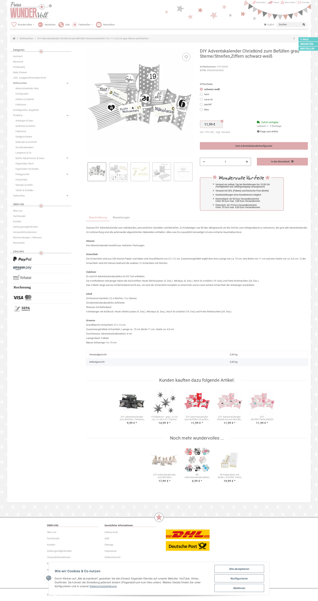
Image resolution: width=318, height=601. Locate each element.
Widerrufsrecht (112, 557)
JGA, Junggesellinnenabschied (29, 77)
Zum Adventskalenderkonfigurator (253, 145)
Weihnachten (20, 83)
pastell (207, 104)
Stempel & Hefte (24, 185)
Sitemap (109, 544)
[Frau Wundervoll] (31, 10)
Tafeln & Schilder (24, 190)
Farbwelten (19, 195)
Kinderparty (19, 67)
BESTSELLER (307, 48)
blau (206, 109)
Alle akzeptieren (239, 568)
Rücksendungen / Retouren (27, 237)
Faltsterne (20, 104)
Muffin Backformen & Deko (29, 158)
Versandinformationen (25, 232)
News (276, 2)
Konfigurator (22, 93)
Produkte (18, 115)
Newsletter (19, 242)
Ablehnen (239, 588)
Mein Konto (290, 2)
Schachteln (21, 179)
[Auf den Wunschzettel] (186, 57)
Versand (225, 132)
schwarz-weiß (212, 89)
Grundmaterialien (24, 147)
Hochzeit (17, 56)
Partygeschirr (22, 174)
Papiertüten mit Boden (27, 169)
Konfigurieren (239, 578)
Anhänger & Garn (24, 120)
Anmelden (261, 2)
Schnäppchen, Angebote (26, 110)
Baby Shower (20, 72)
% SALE (304, 39)
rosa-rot (208, 99)
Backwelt (18, 61)
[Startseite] (14, 38)
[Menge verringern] (204, 162)
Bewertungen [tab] (121, 217)
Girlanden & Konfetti (26, 142)
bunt (206, 94)
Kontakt (306, 2)
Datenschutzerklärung (103, 586)
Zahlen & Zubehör (24, 99)
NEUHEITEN (306, 44)
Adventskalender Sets (27, 88)
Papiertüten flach (24, 163)
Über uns (17, 210)
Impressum (111, 551)
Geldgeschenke (23, 136)
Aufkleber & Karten (25, 126)
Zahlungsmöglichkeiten (25, 226)
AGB (107, 538)
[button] (40, 83)
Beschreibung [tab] (98, 217)
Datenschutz (111, 532)
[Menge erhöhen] (247, 162)
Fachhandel (19, 216)
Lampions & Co (23, 152)
